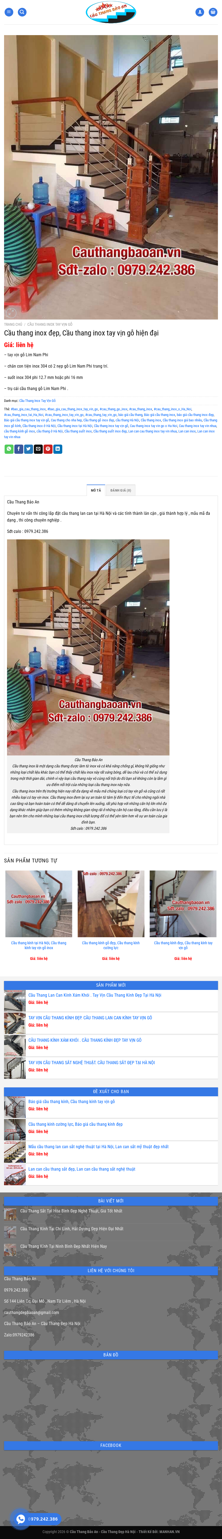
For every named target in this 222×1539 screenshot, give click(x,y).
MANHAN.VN (169, 1532)
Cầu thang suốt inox (78, 431)
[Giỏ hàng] (213, 12)
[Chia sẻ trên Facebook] (18, 449)
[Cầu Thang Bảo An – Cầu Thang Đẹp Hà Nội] (111, 12)
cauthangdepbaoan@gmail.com (31, 1312)
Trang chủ (13, 324)
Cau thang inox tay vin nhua (197, 426)
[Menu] (9, 12)
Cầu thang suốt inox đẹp (110, 431)
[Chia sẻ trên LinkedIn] (57, 449)
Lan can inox (187, 431)
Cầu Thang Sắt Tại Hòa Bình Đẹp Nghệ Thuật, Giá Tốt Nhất (71, 1211)
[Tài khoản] (199, 12)
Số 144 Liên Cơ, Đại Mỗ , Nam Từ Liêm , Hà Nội (45, 1301)
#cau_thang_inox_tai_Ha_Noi (23, 415)
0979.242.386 (16, 1290)
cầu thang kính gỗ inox (19, 431)
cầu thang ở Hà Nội (50, 431)
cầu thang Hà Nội (127, 420)
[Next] (216, 919)
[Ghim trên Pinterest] (48, 449)
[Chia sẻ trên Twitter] (28, 449)
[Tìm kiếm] (22, 12)
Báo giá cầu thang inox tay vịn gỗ (26, 420)
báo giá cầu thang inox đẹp (195, 415)
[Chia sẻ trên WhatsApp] (9, 449)
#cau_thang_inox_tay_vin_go (64, 415)
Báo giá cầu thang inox (159, 415)
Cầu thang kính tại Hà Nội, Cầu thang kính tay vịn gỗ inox (38, 945)
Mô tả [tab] (96, 490)
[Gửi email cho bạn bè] (38, 449)
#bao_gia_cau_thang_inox (28, 409)
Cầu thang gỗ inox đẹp (98, 420)
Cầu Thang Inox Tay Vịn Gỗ (49, 324)
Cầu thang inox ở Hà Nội (39, 426)
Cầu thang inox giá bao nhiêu (182, 420)
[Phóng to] (11, 313)
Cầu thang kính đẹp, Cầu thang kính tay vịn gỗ (183, 945)
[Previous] (6, 919)
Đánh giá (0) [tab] (120, 490)
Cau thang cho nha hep (66, 420)
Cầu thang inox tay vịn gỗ (111, 426)
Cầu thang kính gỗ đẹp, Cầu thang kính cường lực (111, 945)
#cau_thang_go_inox (114, 409)
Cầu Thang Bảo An (20, 1278)
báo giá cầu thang (130, 415)
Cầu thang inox (151, 420)
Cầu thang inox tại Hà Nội (74, 426)
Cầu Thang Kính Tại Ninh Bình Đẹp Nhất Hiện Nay (63, 1246)
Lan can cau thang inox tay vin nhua (152, 431)
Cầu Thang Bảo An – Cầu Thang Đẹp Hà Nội (42, 1323)
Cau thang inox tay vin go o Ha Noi (153, 426)
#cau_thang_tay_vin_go (101, 415)
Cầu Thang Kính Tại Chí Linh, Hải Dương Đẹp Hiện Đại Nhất (71, 1228)
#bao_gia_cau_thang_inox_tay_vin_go (72, 409)
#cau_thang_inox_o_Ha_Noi (172, 409)
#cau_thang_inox (140, 409)
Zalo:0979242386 (19, 1335)
